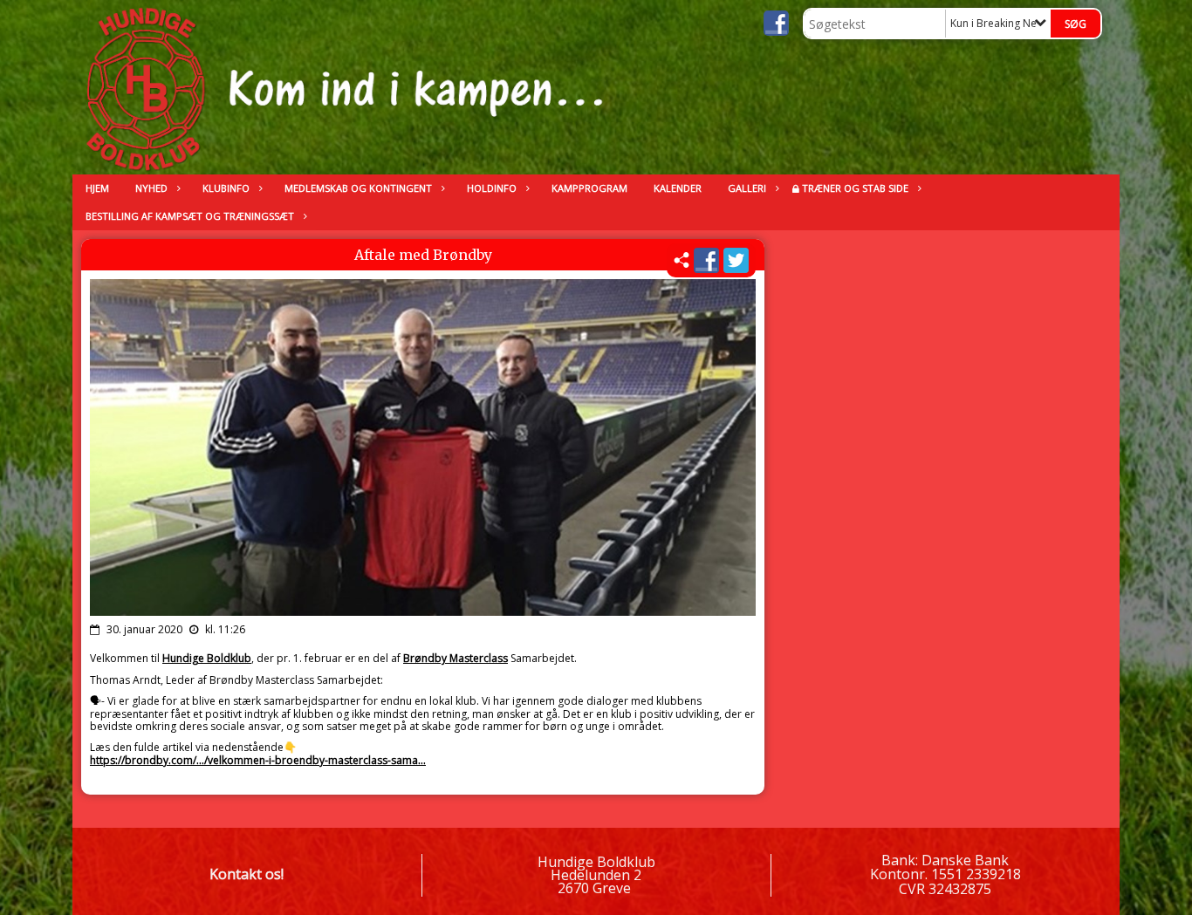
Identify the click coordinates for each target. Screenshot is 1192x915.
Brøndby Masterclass (455, 658)
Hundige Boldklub (206, 658)
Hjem (97, 188)
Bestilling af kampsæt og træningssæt (190, 215)
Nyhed (151, 188)
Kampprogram (589, 188)
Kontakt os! (246, 874)
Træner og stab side (855, 188)
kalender (678, 188)
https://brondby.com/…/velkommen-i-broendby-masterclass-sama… (258, 760)
